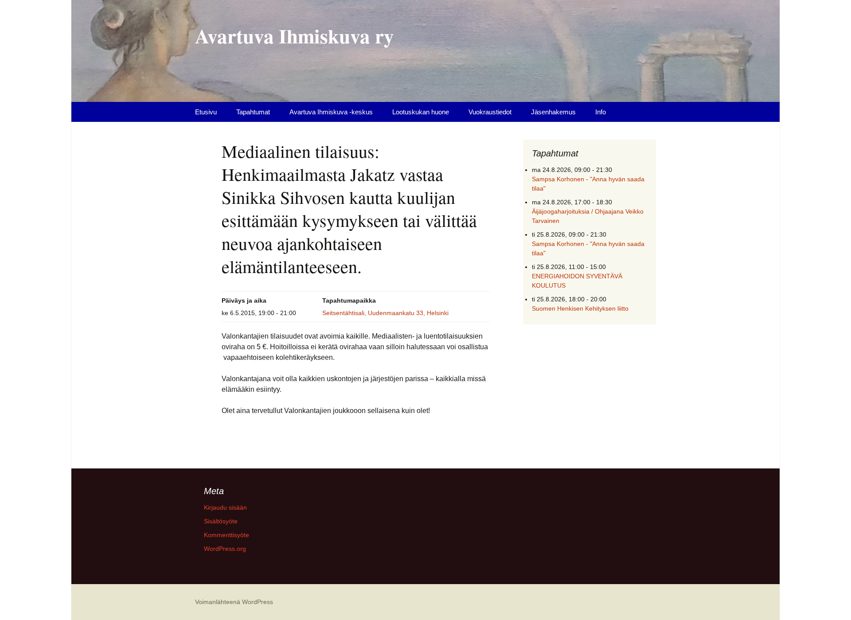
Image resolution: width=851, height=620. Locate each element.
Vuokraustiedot (489, 112)
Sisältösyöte (221, 521)
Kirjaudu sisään (225, 507)
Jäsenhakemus (553, 112)
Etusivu (206, 112)
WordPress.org (225, 548)
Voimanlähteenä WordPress (234, 601)
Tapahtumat (253, 112)
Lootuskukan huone (420, 112)
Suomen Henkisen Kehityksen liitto (580, 308)
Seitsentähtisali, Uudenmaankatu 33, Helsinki (385, 312)
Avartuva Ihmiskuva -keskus (331, 112)
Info (600, 112)
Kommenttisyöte (226, 534)
